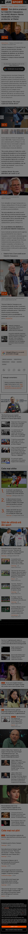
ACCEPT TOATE (14, 926)
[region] (14, 916)
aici (22, 912)
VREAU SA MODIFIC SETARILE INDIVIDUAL (14, 929)
